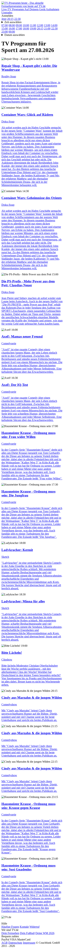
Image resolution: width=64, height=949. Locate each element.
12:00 (40, 25)
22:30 (17, 18)
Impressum (29, 942)
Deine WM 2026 (44, 933)
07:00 (4, 25)
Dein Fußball (27, 933)
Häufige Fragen (10, 926)
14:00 (54, 25)
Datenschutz (15, 942)
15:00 (4, 28)
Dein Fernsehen (10, 933)
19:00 (33, 28)
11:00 (33, 25)
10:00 (26, 25)
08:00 (12, 25)
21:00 (47, 28)
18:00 (26, 28)
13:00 (47, 25)
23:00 (4, 31)
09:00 (19, 25)
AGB (4, 942)
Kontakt (24, 926)
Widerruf (34, 926)
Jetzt (3, 18)
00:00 (12, 31)
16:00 (12, 28)
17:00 (19, 28)
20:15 (10, 18)
